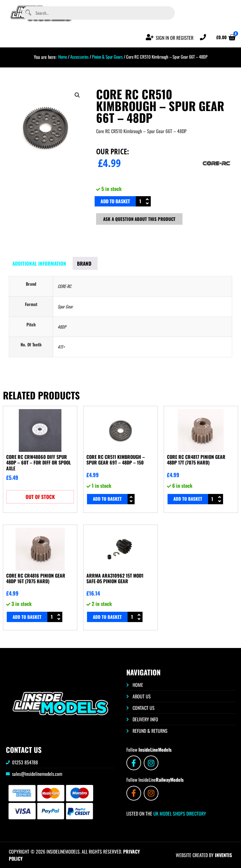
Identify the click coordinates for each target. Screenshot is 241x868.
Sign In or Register (174, 37)
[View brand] (216, 179)
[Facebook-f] (133, 762)
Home (62, 56)
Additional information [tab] (39, 263)
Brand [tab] (84, 263)
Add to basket (115, 201)
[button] (77, 95)
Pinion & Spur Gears (107, 56)
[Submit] (28, 13)
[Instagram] (151, 762)
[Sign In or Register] (150, 37)
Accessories (79, 56)
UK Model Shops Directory (179, 813)
